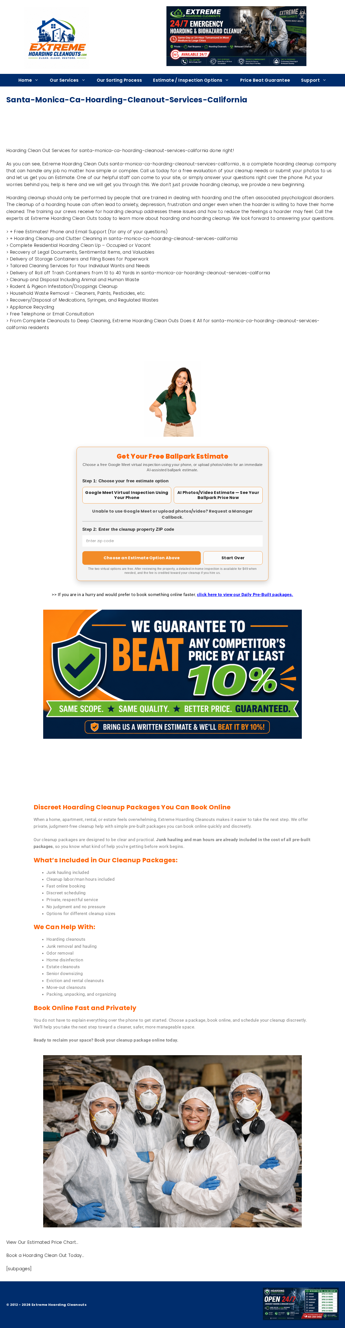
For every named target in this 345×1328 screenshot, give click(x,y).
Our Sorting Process (119, 80)
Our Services (64, 80)
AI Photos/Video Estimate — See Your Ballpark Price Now (218, 495)
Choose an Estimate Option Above (142, 558)
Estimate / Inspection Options (187, 80)
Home (25, 80)
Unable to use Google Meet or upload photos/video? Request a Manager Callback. (172, 514)
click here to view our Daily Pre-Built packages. (245, 594)
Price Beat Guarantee (265, 80)
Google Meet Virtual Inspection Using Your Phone (126, 495)
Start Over (233, 558)
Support (310, 80)
